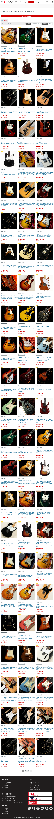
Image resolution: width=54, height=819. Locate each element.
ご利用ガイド (7, 787)
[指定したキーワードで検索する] (24, 2)
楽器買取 (6, 784)
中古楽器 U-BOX (8, 782)
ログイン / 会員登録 (44, 1)
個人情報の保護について (9, 800)
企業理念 (6, 809)
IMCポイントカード (34, 782)
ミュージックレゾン (34, 785)
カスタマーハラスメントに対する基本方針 (14, 802)
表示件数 (45, 23)
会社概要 (6, 808)
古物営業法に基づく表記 (9, 798)
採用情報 (6, 813)
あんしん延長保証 (34, 787)
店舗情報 (6, 785)
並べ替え (28, 23)
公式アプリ (32, 784)
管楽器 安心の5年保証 (35, 789)
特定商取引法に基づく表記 (10, 796)
